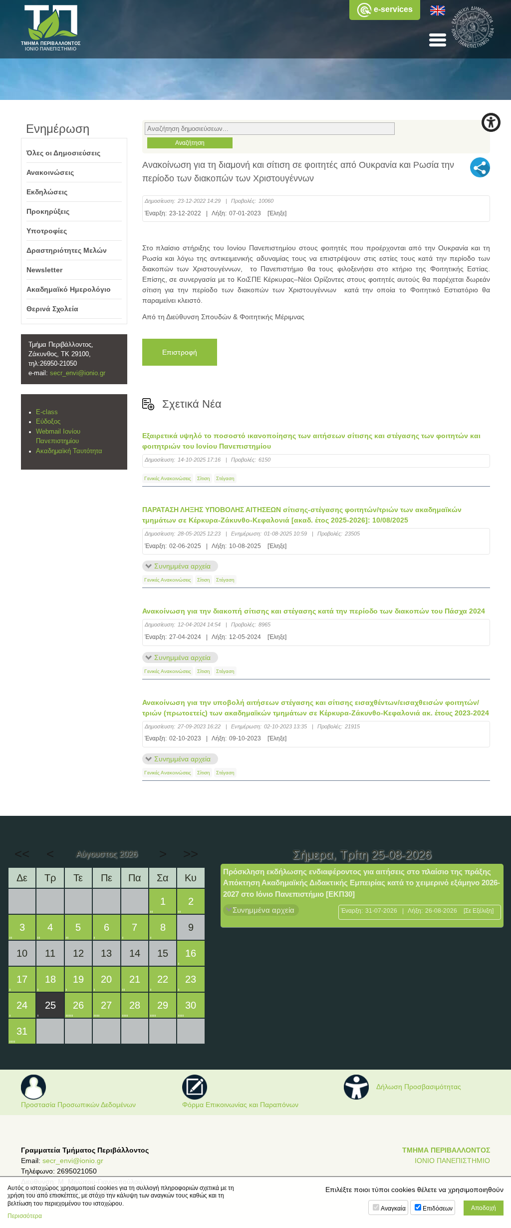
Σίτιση (203, 478)
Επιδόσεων (438, 1208)
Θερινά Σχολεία (52, 309)
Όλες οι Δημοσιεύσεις (63, 153)
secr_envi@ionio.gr (77, 373)
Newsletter (44, 270)
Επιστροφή (179, 352)
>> (190, 853)
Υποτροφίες (46, 231)
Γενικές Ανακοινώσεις (167, 478)
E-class (47, 412)
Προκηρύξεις (47, 211)
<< (21, 853)
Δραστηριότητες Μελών (66, 250)
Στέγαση (225, 478)
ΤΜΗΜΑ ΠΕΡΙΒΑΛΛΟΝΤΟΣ (446, 1150)
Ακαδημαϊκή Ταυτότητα (69, 451)
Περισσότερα (24, 1216)
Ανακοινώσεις (50, 172)
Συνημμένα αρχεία (182, 566)
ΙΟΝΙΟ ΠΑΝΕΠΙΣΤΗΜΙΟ (452, 1161)
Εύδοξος (48, 421)
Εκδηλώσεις (46, 192)
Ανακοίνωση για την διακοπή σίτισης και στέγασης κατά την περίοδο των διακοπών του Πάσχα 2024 (313, 611)
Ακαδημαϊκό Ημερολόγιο (68, 289)
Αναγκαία (393, 1208)
